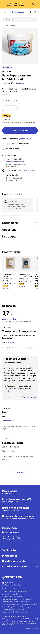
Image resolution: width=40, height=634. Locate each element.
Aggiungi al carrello (20, 130)
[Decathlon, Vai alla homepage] (17, 12)
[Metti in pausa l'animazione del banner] (32, 4)
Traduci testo (28, 397)
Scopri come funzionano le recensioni (15, 321)
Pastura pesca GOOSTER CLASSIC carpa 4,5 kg (9, 277)
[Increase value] (14, 108)
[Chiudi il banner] (36, 4)
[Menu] (4, 12)
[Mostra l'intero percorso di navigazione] (3, 26)
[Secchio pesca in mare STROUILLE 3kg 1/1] (20, 46)
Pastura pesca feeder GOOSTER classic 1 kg (25, 276)
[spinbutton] (9, 108)
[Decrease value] (4, 108)
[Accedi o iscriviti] (30, 12)
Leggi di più (9, 391)
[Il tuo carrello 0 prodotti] (35, 12)
